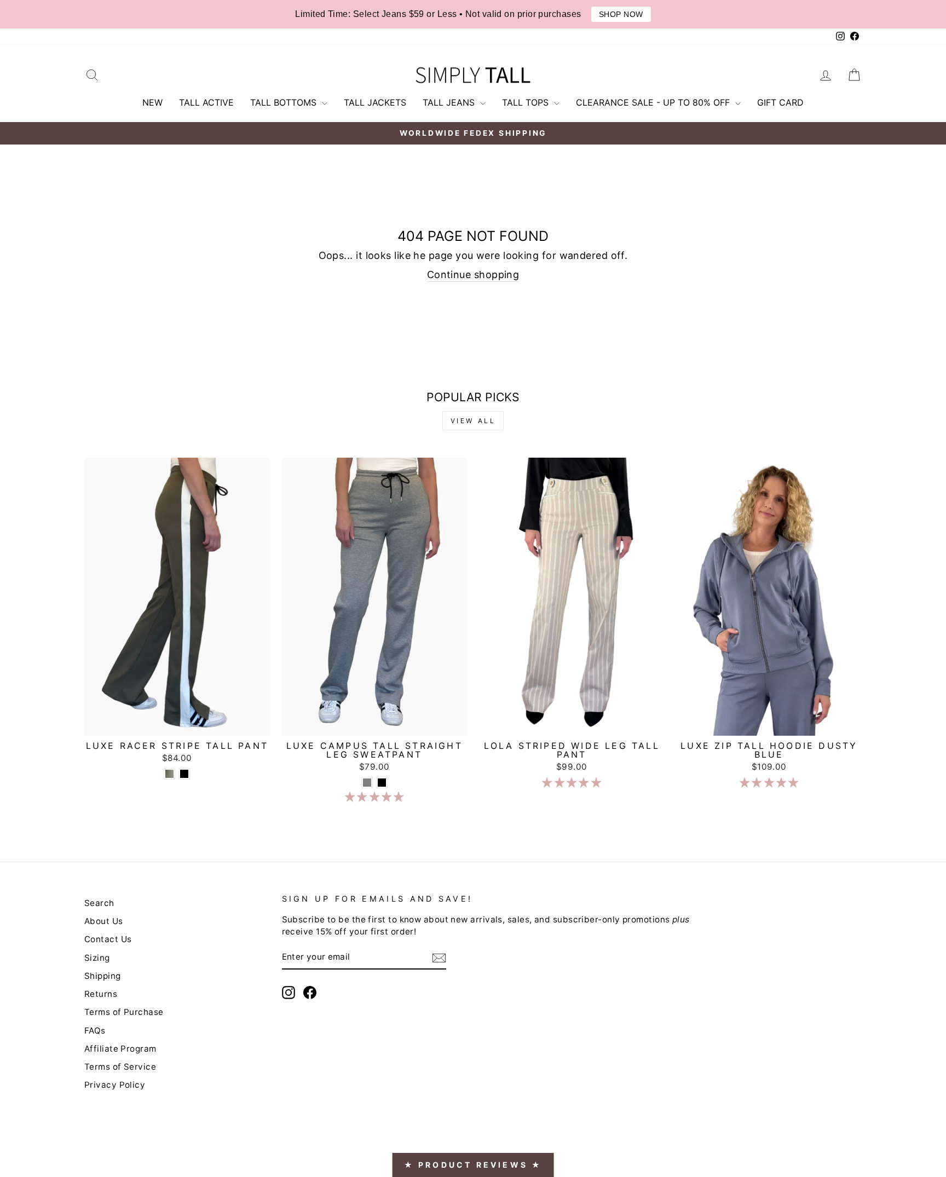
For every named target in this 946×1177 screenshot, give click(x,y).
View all (473, 421)
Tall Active (206, 102)
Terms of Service (120, 1066)
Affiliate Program (120, 1048)
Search (99, 903)
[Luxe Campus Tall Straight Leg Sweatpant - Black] (382, 782)
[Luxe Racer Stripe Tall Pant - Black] (184, 774)
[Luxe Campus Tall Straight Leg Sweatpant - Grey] (367, 782)
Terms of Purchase (124, 1012)
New (152, 102)
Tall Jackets (375, 102)
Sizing (97, 958)
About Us (103, 921)
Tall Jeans (450, 102)
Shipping (102, 976)
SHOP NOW (621, 14)
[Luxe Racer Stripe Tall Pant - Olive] (169, 774)
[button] (374, 797)
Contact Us (108, 939)
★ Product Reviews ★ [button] (473, 1164)
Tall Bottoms (284, 102)
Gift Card (780, 102)
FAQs (95, 1030)
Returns (100, 994)
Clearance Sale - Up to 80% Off (654, 102)
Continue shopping (473, 274)
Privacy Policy (114, 1085)
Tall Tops (526, 102)
